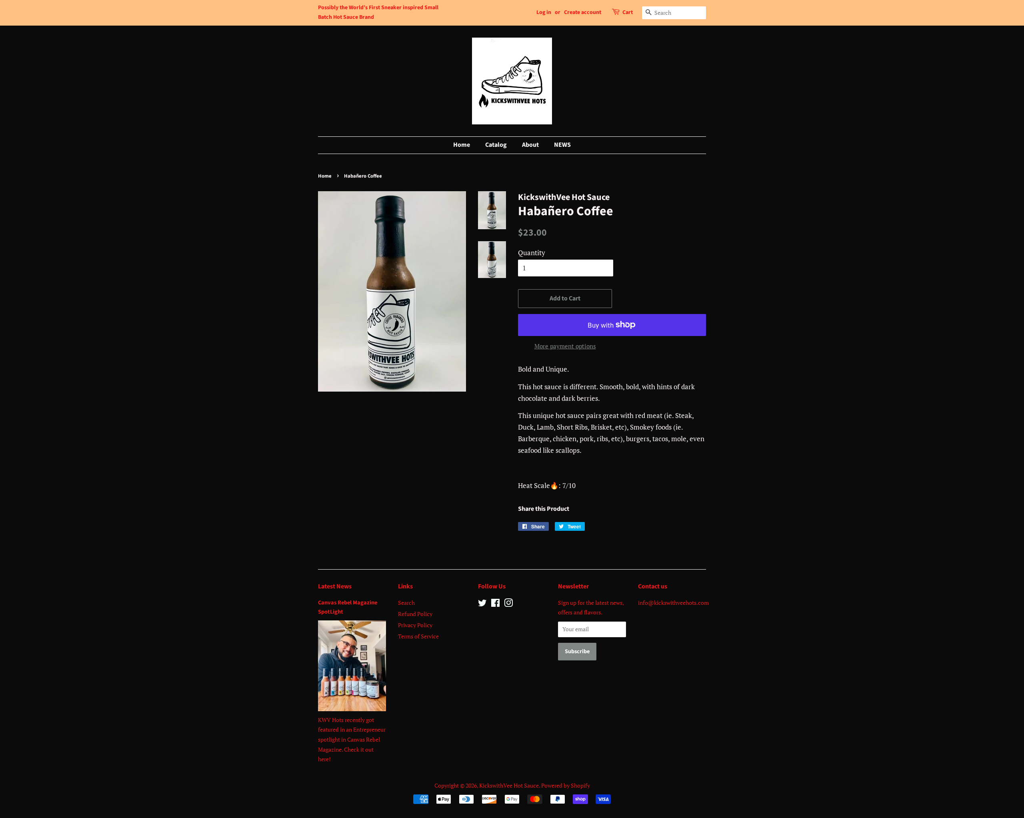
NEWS (562, 144)
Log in (543, 12)
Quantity (531, 252)
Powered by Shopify (565, 785)
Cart (627, 12)
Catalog (496, 144)
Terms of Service (418, 636)
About (530, 144)
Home (461, 144)
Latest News (335, 586)
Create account (582, 12)
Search (406, 602)
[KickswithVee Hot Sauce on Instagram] (508, 604)
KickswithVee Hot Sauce (509, 785)
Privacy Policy (415, 625)
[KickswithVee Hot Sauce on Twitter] (482, 604)
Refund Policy (415, 614)
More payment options (565, 346)
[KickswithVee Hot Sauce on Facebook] (495, 604)
